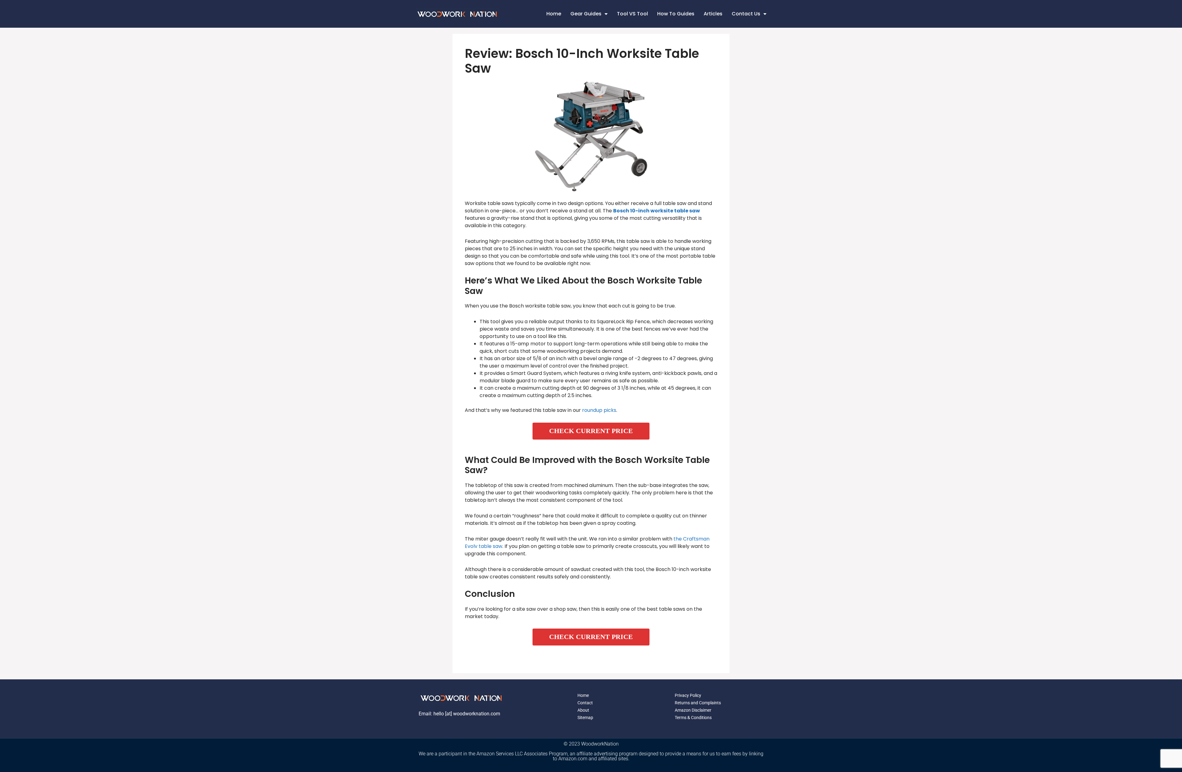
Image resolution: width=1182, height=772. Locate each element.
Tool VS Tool (632, 13)
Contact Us (746, 13)
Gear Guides (585, 13)
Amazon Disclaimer (693, 710)
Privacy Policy (688, 695)
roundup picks (599, 410)
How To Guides (675, 13)
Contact (585, 702)
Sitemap (585, 717)
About (583, 710)
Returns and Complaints (698, 702)
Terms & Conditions (693, 717)
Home (553, 13)
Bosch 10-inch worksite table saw (656, 210)
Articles (713, 13)
